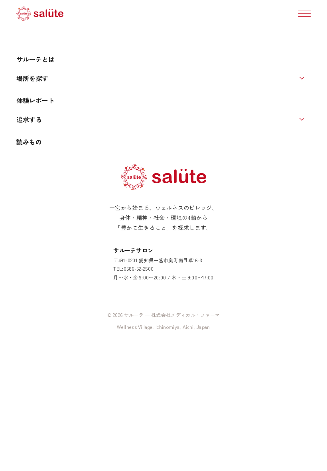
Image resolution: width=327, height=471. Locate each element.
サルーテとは (35, 59)
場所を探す (32, 78)
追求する (29, 119)
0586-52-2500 (139, 268)
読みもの (29, 141)
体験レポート (35, 100)
